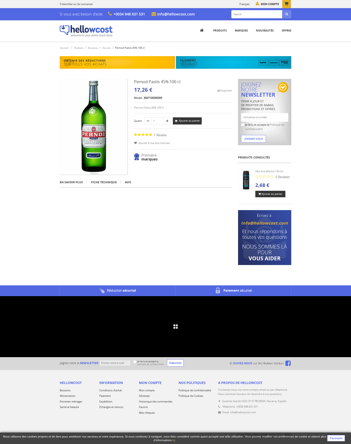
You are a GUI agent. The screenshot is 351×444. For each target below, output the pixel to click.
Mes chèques (147, 413)
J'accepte (336, 438)
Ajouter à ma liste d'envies (154, 143)
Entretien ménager (71, 401)
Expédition (105, 401)
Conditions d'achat (110, 390)
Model (138, 98)
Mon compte (270, 4)
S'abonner (175, 363)
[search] (286, 14)
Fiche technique (104, 182)
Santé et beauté (69, 407)
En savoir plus (71, 182)
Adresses (144, 396)
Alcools (106, 47)
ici (173, 440)
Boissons (93, 47)
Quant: (138, 121)
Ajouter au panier (271, 194)
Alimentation (67, 396)
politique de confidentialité (150, 364)
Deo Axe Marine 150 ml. (269, 171)
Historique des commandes (155, 401)
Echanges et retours (111, 407)
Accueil (64, 47)
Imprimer (226, 90)
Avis (128, 182)
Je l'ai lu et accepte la (150, 363)
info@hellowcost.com (176, 14)
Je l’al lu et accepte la (264, 127)
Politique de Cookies (191, 396)
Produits (78, 47)
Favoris (143, 407)
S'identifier (66, 4)
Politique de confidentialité (195, 390)
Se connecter (85, 4)
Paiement (105, 396)
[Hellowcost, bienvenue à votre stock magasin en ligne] (86, 31)
